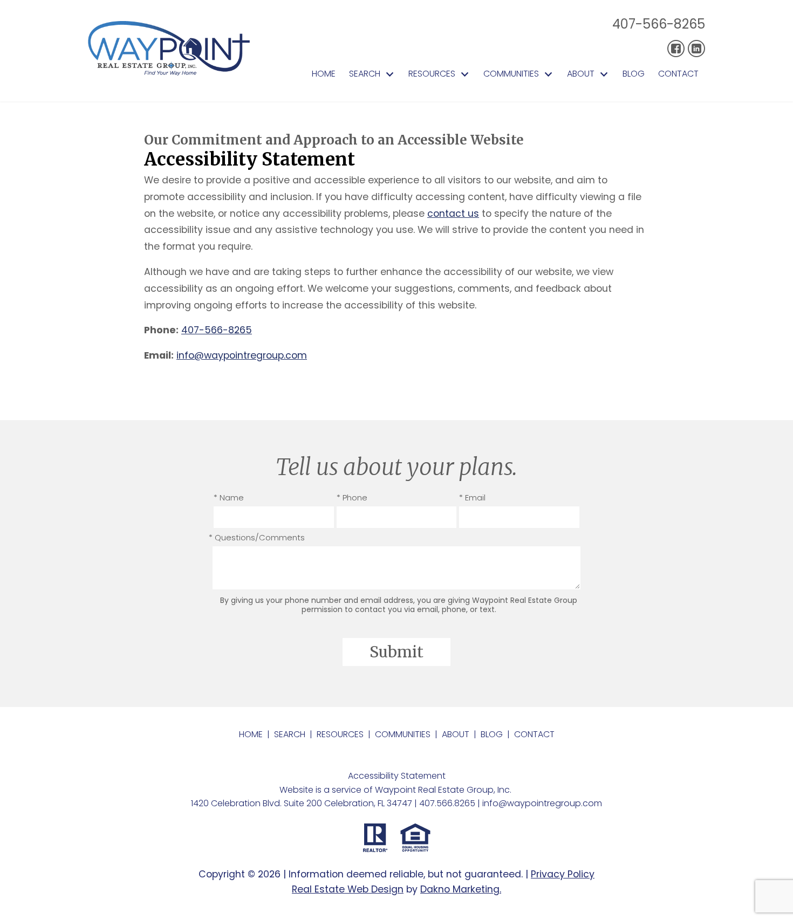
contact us (453, 213)
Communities (402, 734)
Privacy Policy (562, 874)
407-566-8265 (658, 24)
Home (324, 74)
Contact (678, 74)
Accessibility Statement (397, 776)
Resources (340, 734)
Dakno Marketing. (460, 889)
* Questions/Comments (257, 537)
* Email (472, 497)
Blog (634, 74)
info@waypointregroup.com (241, 355)
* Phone (352, 497)
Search (289, 734)
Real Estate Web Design (348, 889)
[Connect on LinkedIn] (696, 48)
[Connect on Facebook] (676, 48)
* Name (229, 497)
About (455, 734)
